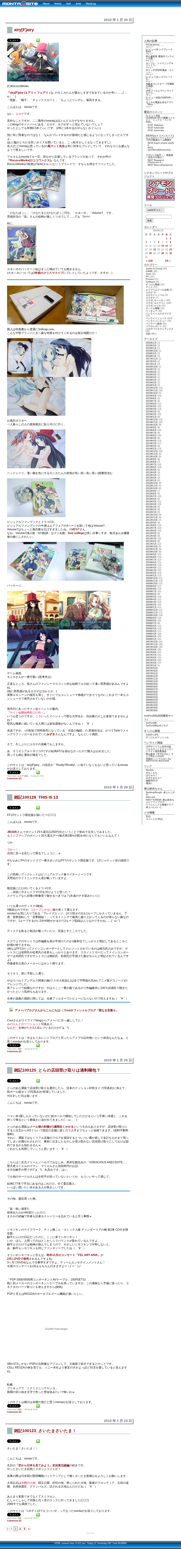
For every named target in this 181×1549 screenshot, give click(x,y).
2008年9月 (151, 618)
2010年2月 (151, 573)
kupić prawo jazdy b (161, 144)
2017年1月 (151, 364)
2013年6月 (151, 467)
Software (150, 281)
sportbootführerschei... (160, 149)
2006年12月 (152, 676)
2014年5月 (151, 438)
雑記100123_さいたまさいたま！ (45, 1430)
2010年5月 (151, 565)
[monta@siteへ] (20, 3)
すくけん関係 (153, 284)
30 (170, 253)
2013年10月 (152, 456)
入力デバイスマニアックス (159, 329)
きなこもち (151, 772)
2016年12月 (152, 366)
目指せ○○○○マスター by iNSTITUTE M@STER (158, 759)
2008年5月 (151, 628)
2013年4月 (151, 472)
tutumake (159, 127)
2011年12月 (152, 514)
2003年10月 (152, 705)
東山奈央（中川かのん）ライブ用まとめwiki (159, 755)
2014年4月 (151, 440)
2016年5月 (151, 374)
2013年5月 (151, 469)
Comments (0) (14, 778)
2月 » (168, 261)
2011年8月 (151, 525)
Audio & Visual (154, 268)
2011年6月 (151, 530)
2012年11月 (152, 485)
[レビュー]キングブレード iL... (159, 78)
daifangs (158, 125)
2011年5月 (151, 533)
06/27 (150, 160)
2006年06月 (152, 692)
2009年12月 (152, 578)
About (46, 3)
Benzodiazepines (163, 165)
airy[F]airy (24, 30)
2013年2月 (151, 477)
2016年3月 (151, 380)
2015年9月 (151, 395)
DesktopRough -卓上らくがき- (160, 793)
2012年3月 (151, 506)
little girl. (151, 797)
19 (154, 249)
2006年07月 (152, 689)
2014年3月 (151, 443)
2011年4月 (151, 536)
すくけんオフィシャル (157, 737)
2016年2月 (151, 382)
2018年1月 (151, 356)
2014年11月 (152, 422)
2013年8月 (151, 462)
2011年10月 (152, 520)
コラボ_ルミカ (153, 305)
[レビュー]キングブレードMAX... (159, 50)
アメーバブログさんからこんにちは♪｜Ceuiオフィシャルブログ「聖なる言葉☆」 (67, 1010)
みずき (51, 734)
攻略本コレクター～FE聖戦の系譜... (160, 85)
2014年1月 (151, 448)
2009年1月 (151, 607)
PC (147, 276)
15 (166, 246)
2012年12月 (152, 483)
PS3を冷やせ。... (155, 44)
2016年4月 (151, 377)
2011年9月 (151, 522)
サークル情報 (153, 308)
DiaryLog (91, 3)
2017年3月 (151, 361)
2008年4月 (151, 631)
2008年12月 (152, 610)
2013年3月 (151, 475)
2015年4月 (151, 409)
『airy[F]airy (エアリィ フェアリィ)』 (31, 92)
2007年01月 (152, 673)
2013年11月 (152, 454)
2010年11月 (152, 549)
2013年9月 (151, 459)
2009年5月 (151, 596)
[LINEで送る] (38, 40)
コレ (45, 691)
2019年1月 (151, 348)
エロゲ (21, 776)
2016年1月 (151, 385)
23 (170, 249)
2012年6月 (151, 499)
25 (150, 253)
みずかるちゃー (154, 778)
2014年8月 (151, 430)
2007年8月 (151, 652)
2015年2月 (151, 414)
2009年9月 (151, 586)
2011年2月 (151, 541)
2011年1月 (151, 543)
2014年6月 (151, 435)
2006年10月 (152, 681)
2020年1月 (151, 342)
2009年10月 (152, 583)
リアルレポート (154, 326)
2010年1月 (151, 575)
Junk (78, 3)
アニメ (149, 287)
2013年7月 (151, 464)
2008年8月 (151, 620)
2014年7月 (151, 432)
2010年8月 (151, 557)
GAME (149, 271)
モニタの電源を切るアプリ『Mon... (159, 103)
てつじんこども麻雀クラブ (159, 804)
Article (57, 3)
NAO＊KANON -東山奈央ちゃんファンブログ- (160, 800)
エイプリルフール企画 (157, 289)
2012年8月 (151, 493)
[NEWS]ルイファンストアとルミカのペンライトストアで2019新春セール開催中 (160, 137)
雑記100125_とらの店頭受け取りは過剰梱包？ (57, 1070)
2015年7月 (151, 401)
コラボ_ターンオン (155, 300)
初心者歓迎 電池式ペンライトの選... (160, 57)
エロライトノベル (155, 295)
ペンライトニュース (156, 318)
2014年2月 (151, 446)
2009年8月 (151, 588)
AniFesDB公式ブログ (157, 725)
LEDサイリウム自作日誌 (158, 746)
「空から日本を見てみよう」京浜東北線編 (42, 1465)
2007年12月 (152, 641)
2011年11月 (152, 517)
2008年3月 (151, 633)
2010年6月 (151, 562)
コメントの (154, 819)
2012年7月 (151, 496)
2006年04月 (152, 697)
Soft (68, 3)
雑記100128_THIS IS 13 (36, 797)
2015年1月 (151, 417)
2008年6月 (151, 625)
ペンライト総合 (154, 323)
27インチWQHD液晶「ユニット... (160, 71)
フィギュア (151, 311)
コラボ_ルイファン (155, 303)
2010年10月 (152, 551)
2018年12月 (152, 350)
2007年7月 (151, 655)
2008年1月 (151, 639)
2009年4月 (151, 599)
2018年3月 (151, 353)
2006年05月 (152, 694)
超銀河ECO (152, 780)
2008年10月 (152, 615)
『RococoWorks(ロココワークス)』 (30, 160)
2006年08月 (152, 686)
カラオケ (150, 297)
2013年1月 (151, 480)
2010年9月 (151, 554)
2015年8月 (151, 398)
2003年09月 (152, 707)
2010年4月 (151, 567)
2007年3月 (151, 665)
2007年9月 (151, 649)
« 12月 (149, 261)
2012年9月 (151, 491)
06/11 (150, 147)
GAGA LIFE (152, 734)
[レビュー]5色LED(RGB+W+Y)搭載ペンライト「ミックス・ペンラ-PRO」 (160, 118)
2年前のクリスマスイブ (48, 272)
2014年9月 (151, 427)
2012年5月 (151, 501)
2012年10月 (152, 488)
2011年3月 (151, 538)
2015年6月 (151, 403)
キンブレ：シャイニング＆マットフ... (159, 64)
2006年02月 (152, 702)
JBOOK (12, 831)
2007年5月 (151, 660)
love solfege (76, 533)
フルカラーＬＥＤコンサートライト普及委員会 (159, 750)
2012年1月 (151, 512)
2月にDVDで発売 (18, 1258)
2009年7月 (151, 591)
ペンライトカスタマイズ (158, 313)
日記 (26, 776)
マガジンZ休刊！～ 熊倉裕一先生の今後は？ (159, 156)
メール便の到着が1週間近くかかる (52, 1126)
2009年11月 (152, 581)
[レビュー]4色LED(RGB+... (160, 97)
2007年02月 (152, 670)
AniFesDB (151, 723)
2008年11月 (152, 612)
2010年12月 (152, 546)
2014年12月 (152, 419)
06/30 (150, 143)
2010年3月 (151, 570)
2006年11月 (152, 678)
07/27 (150, 125)
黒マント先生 (56, 146)
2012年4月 (151, 504)
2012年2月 (151, 509)
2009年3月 (151, 602)
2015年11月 (152, 390)
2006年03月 (152, 700)
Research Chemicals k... (156, 161)
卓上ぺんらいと (154, 807)
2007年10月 (152, 647)
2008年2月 (151, 636)
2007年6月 (151, 657)
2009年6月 (151, 594)
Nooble (150, 770)
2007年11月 (152, 644)
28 (162, 253)
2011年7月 (151, 528)
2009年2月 (151, 604)
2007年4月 (151, 662)
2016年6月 (151, 372)
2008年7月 (151, 623)
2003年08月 (152, 710)
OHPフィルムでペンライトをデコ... (160, 91)
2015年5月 (151, 406)
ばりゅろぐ (151, 775)
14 (162, 246)
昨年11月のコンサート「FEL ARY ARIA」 (74, 1255)
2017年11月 (152, 358)
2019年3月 (151, 345)
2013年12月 (152, 451)
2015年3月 (151, 411)
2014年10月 (152, 424)
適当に (149, 783)
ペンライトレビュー (156, 321)
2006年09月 (152, 684)
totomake (159, 130)
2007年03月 (152, 668)
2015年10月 (152, 393)
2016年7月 (151, 369)
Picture (150, 279)
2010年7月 (151, 559)
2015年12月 (152, 387)
